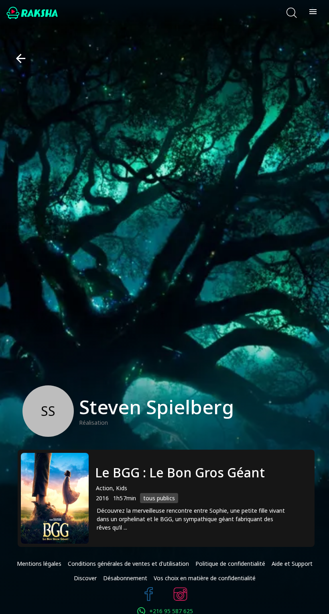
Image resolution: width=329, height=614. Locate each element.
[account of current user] (313, 13)
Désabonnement (125, 578)
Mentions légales (39, 563)
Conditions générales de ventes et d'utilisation (128, 563)
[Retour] (17, 58)
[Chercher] (291, 13)
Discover (85, 578)
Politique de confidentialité (230, 563)
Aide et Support (292, 563)
